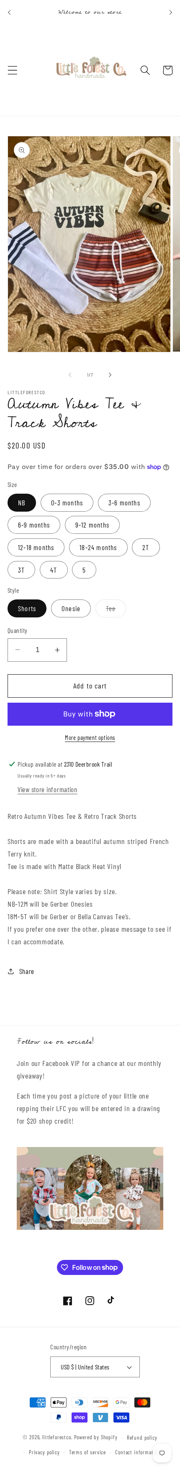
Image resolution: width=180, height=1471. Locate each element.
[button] (13, 70)
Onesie (71, 608)
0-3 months (67, 502)
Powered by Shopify (96, 1437)
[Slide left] (70, 375)
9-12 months (92, 524)
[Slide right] (110, 375)
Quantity (18, 630)
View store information (47, 789)
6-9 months (34, 524)
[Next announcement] (171, 12)
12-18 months (36, 547)
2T (145, 547)
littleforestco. (57, 1437)
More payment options (90, 737)
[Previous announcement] (9, 12)
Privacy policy (44, 1452)
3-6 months (124, 502)
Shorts (27, 608)
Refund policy (142, 1437)
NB (22, 502)
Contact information (137, 1452)
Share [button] (26, 971)
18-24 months (98, 547)
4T (53, 570)
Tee (116, 610)
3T (21, 570)
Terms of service (87, 1452)
